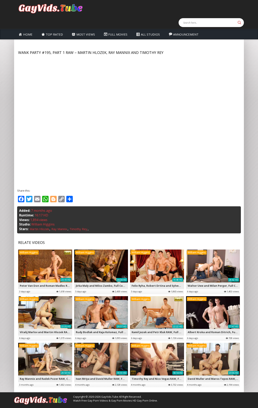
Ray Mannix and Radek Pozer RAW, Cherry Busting (53, 379)
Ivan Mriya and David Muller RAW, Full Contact (106, 379)
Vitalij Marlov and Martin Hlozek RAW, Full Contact (54, 332)
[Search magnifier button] (239, 22)
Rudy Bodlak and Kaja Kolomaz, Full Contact (105, 332)
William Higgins (43, 224)
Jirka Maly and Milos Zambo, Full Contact (103, 285)
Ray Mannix (59, 229)
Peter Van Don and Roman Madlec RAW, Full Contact (55, 285)
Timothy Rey (78, 229)
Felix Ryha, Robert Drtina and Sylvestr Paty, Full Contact (169, 285)
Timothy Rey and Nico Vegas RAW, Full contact (163, 379)
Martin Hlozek (39, 229)
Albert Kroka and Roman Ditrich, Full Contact (218, 332)
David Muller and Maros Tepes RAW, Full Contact (220, 379)
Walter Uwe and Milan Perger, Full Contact (216, 285)
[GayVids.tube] (50, 8)
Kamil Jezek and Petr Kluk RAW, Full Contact (161, 332)
